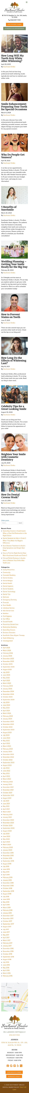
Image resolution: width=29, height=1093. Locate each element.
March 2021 (6, 812)
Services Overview (9, 632)
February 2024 (8, 716)
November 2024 (8, 694)
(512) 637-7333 (15, 20)
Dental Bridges (8, 581)
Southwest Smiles (9, 67)
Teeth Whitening (8, 638)
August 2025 (7, 669)
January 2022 (7, 784)
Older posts (5, 520)
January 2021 (7, 817)
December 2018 (8, 883)
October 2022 (7, 760)
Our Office (6, 619)
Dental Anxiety (8, 578)
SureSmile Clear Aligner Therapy (13, 635)
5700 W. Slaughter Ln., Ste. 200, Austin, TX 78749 (15, 16)
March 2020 (7, 844)
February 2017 (7, 943)
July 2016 (6, 962)
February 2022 (8, 782)
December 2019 (8, 853)
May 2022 (6, 773)
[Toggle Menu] (26, 2)
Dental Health (7, 583)
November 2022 (8, 757)
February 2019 (7, 877)
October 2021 (7, 793)
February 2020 (8, 847)
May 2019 (6, 872)
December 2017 (8, 916)
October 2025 (7, 664)
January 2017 (7, 946)
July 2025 (6, 672)
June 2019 (6, 869)
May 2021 (6, 806)
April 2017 (6, 937)
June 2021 (6, 803)
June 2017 (6, 932)
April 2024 (6, 710)
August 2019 (7, 864)
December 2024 (8, 691)
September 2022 (8, 762)
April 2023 (6, 743)
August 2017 (7, 927)
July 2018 (6, 896)
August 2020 (7, 831)
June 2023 (6, 738)
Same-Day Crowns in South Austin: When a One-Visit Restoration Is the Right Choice (15, 533)
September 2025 (8, 667)
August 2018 (7, 894)
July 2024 (6, 702)
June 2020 (6, 836)
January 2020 (7, 850)
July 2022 (6, 768)
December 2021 (8, 787)
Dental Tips (6, 594)
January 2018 (7, 913)
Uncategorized (8, 641)
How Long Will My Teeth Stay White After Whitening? (12, 58)
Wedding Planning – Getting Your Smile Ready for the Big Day (14, 264)
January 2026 (7, 656)
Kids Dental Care (8, 611)
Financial (6, 602)
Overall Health (7, 622)
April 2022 (6, 776)
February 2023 (8, 749)
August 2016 (7, 959)
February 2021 (7, 814)
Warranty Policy (14, 1076)
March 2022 (7, 779)
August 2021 (7, 798)
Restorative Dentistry (10, 627)
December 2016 (8, 948)
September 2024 (8, 700)
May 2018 (6, 902)
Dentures (6, 597)
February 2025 (8, 686)
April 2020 (6, 842)
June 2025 (6, 675)
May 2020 (6, 839)
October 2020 (7, 825)
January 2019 (7, 880)
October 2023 (7, 727)
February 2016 (7, 976)
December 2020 (8, 820)
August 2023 (7, 732)
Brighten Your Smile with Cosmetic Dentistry (13, 457)
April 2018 (6, 905)
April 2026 (6, 648)
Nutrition (5, 613)
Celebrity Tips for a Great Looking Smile (13, 407)
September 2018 (8, 891)
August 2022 (7, 765)
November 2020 (8, 823)
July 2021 (6, 801)
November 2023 (8, 724)
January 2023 (7, 751)
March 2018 (6, 907)
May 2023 (6, 741)
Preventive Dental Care (10, 624)
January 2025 (7, 689)
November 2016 (8, 951)
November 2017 (8, 918)
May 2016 (6, 968)
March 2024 (7, 713)
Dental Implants (8, 586)
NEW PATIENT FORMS (15, 24)
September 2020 (8, 828)
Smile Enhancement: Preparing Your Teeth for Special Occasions (14, 106)
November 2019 (8, 855)
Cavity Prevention (9, 570)
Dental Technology (9, 591)
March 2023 (7, 746)
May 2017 (6, 935)
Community (6, 572)
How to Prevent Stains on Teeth (10, 316)
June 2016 (6, 965)
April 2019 (6, 875)
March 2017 (6, 940)
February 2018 (7, 910)
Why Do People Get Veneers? (13, 156)
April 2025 (6, 680)
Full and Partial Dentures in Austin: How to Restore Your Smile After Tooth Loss (14, 560)
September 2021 (8, 795)
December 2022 (8, 754)
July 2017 (6, 929)
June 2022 (6, 771)
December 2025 (8, 658)
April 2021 (6, 809)
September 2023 (8, 730)
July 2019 (6, 866)
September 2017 (8, 924)
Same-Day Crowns (9, 630)
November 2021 (8, 790)
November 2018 (8, 886)
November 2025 (8, 661)
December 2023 (8, 721)
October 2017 (7, 921)
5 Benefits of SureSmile (8, 208)
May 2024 (6, 708)
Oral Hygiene (7, 616)
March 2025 (7, 683)
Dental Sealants (8, 589)
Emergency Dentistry (10, 600)
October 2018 (7, 888)
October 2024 (7, 697)
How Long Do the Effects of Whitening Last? (13, 360)
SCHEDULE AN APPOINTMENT (14, 28)
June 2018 (6, 899)
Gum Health (7, 605)
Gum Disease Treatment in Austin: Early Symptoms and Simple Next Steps (14, 548)
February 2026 (8, 653)
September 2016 (8, 957)
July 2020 (6, 834)
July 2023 (6, 735)
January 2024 (7, 719)
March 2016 (6, 973)
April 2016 (6, 970)
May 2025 (6, 678)
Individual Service (8, 608)
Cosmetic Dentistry (9, 575)
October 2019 (7, 858)
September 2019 (8, 861)
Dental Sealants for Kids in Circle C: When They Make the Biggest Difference (14, 540)
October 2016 (7, 954)
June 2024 (6, 705)
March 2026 (7, 650)
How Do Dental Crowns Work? (10, 496)
